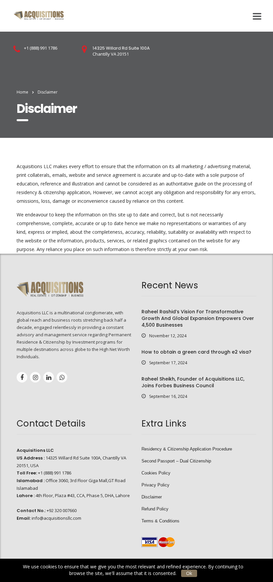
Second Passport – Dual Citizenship (176, 460)
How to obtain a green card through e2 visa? (196, 352)
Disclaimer (151, 496)
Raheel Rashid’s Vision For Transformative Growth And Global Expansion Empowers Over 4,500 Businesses (197, 318)
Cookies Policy (155, 472)
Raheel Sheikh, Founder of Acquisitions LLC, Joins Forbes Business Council (192, 382)
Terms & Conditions (160, 520)
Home (22, 92)
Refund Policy (154, 508)
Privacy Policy (155, 484)
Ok (189, 573)
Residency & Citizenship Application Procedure (186, 448)
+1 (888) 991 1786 (40, 48)
